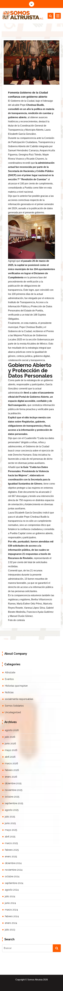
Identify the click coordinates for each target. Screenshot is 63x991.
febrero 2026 (12, 770)
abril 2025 (10, 836)
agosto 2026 (12, 730)
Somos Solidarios (14, 705)
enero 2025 (11, 856)
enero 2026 (11, 776)
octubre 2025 (12, 796)
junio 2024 (10, 903)
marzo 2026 (11, 763)
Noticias (17, 84)
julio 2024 (10, 896)
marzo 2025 (11, 843)
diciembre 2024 (13, 863)
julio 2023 (10, 929)
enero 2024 (11, 923)
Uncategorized (13, 712)
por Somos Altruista (39, 80)
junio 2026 (10, 743)
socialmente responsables (19, 699)
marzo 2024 (11, 909)
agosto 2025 (12, 810)
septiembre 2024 (14, 883)
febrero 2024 (12, 916)
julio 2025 (10, 816)
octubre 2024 (12, 876)
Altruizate (10, 672)
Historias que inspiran (16, 685)
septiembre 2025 (14, 803)
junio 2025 (10, 823)
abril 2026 (10, 756)
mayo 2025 (11, 830)
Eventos (9, 679)
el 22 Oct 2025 (19, 80)
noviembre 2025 (13, 790)
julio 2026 (10, 736)
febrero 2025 (12, 849)
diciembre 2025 (13, 783)
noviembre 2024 (14, 869)
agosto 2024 (12, 889)
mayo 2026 (11, 750)
